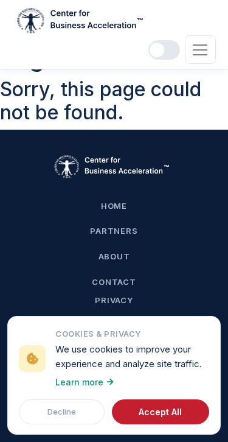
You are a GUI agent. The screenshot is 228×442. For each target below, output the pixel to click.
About (114, 256)
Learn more (79, 382)
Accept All (160, 412)
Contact (114, 282)
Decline (61, 411)
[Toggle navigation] (200, 49)
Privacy (114, 300)
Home (114, 206)
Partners (113, 231)
